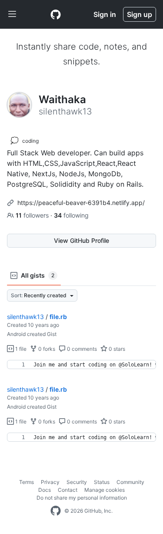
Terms (26, 482)
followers (33, 215)
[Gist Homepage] (55, 14)
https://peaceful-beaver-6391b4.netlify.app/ (81, 202)
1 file (20, 349)
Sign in (104, 14)
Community (130, 482)
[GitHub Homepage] (55, 511)
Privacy (50, 482)
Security (77, 482)
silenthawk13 (25, 316)
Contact (67, 490)
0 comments (81, 349)
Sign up (139, 14)
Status (102, 482)
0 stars (116, 349)
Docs (44, 490)
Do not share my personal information (82, 497)
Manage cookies (104, 490)
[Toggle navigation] (12, 14)
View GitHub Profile (81, 240)
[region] (81, 364)
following (71, 215)
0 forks (46, 349)
